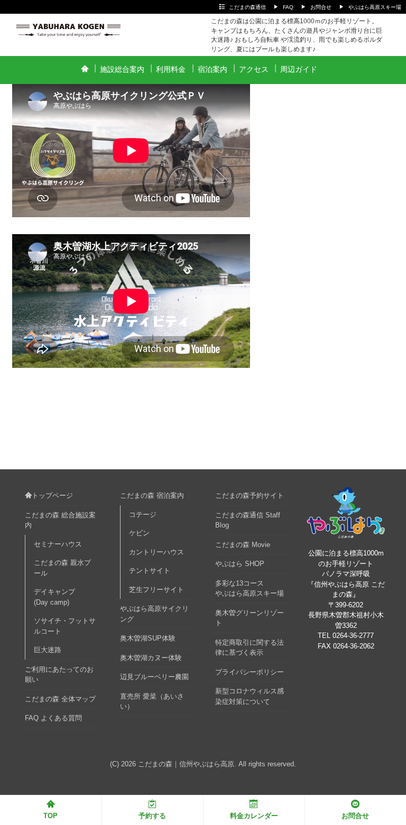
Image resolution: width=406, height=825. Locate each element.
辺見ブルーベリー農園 (154, 677)
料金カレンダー (254, 816)
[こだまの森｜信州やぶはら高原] (72, 27)
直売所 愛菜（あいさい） (152, 701)
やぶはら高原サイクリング (154, 614)
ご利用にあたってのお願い (59, 674)
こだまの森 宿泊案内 (152, 495)
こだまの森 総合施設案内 (60, 520)
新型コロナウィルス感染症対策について (249, 696)
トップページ (52, 495)
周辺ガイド (298, 69)
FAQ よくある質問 (53, 718)
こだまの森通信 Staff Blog (247, 520)
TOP (50, 816)
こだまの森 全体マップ (60, 699)
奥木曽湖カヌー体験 (151, 658)
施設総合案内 (122, 69)
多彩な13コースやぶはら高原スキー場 (249, 588)
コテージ (142, 514)
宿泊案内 (212, 69)
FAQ (288, 7)
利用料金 (171, 69)
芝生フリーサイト (156, 590)
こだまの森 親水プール (62, 568)
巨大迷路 (47, 650)
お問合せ (320, 7)
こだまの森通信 (247, 7)
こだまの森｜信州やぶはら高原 (186, 764)
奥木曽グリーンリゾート (249, 618)
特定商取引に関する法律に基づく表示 (249, 647)
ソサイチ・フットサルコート (65, 626)
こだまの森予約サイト (249, 495)
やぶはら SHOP (239, 564)
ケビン (139, 533)
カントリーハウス (156, 552)
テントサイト (149, 570)
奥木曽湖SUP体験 (148, 638)
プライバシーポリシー (249, 672)
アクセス (254, 69)
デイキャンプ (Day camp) (58, 597)
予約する (152, 816)
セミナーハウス (58, 544)
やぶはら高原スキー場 (374, 7)
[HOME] (84, 69)
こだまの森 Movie (242, 545)
